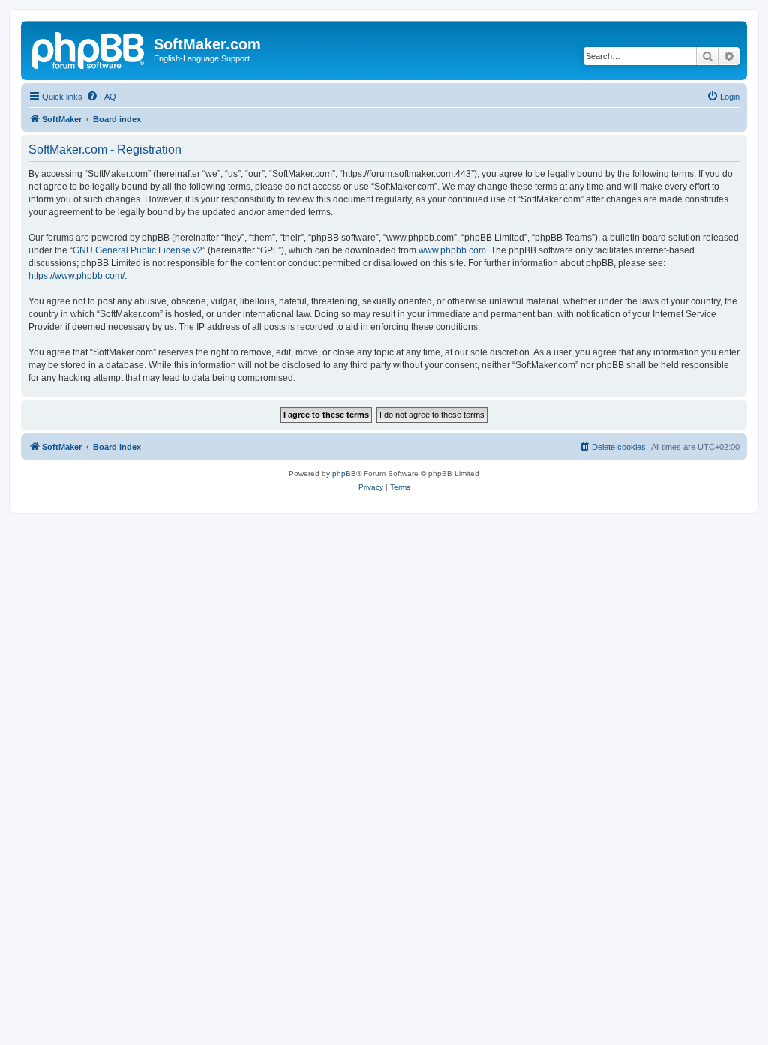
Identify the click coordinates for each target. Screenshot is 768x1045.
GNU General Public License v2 (137, 250)
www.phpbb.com (452, 250)
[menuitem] (101, 97)
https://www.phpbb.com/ (76, 276)
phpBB (344, 473)
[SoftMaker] (89, 49)
